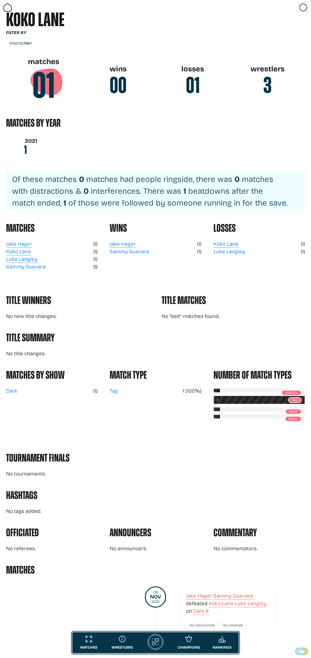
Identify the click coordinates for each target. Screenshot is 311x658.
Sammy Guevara (26, 266)
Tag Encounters (202, 625)
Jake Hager (19, 243)
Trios (293, 411)
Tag (114, 390)
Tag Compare (233, 625)
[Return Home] (7, 7)
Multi (293, 419)
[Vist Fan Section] (292, 7)
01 (43, 85)
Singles (291, 392)
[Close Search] (303, 7)
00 (118, 85)
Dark (11, 390)
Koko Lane (18, 251)
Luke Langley (22, 259)
